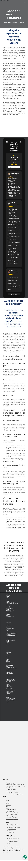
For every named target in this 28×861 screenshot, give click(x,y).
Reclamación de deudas (14, 827)
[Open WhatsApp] (25, 857)
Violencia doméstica (10, 811)
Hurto (7, 800)
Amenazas (8, 805)
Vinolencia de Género (11, 809)
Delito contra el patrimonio (12, 812)
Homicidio (8, 806)
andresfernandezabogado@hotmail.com (15, 739)
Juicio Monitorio (12, 829)
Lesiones (8, 803)
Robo (7, 802)
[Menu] (25, 2)
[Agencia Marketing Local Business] (9, 858)
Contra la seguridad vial (11, 814)
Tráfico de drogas (10, 816)
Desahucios (11, 832)
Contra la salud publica (11, 817)
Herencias (11, 830)
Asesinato (8, 808)
